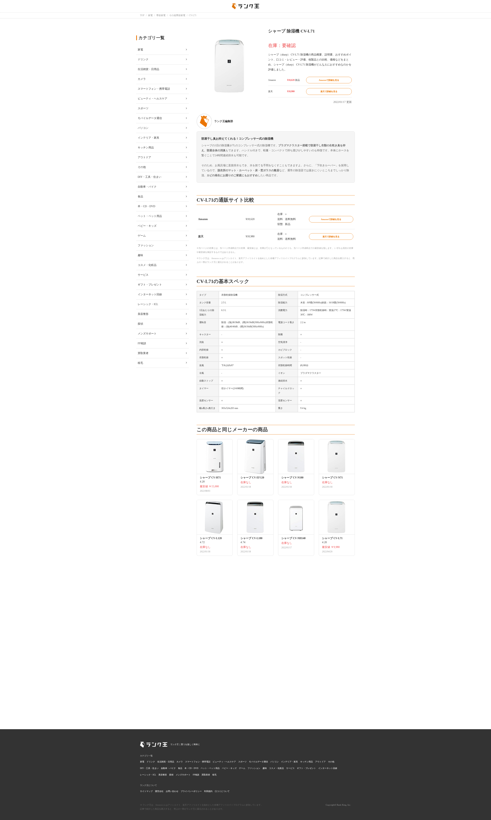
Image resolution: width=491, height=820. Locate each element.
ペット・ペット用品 (210, 768)
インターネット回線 (327, 768)
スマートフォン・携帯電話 (197, 761)
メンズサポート (183, 775)
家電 (142, 761)
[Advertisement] (276, 666)
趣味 (265, 768)
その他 (331, 761)
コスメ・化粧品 (276, 768)
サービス (290, 768)
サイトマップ (146, 791)
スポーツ (242, 761)
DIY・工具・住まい (149, 768)
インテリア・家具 (289, 761)
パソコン (274, 761)
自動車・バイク (168, 768)
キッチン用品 (306, 761)
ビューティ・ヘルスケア (224, 761)
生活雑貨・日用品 (165, 761)
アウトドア (320, 761)
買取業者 (206, 775)
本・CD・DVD (191, 768)
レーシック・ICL (148, 775)
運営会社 (159, 791)
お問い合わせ (172, 791)
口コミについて (222, 791)
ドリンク (151, 761)
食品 (180, 768)
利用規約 (208, 791)
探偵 (171, 775)
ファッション (254, 768)
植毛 (214, 775)
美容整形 (162, 775)
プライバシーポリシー (191, 791)
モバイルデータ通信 (258, 761)
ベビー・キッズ (229, 768)
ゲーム (242, 768)
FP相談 (196, 775)
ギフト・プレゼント (306, 768)
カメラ (179, 761)
